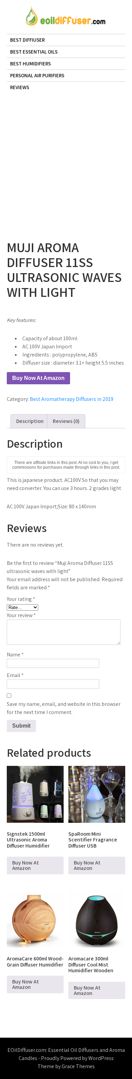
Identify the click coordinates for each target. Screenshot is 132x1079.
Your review (21, 615)
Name (15, 654)
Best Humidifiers (30, 63)
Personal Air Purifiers (37, 75)
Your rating (21, 599)
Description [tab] (30, 421)
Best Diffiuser (27, 40)
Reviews (19, 87)
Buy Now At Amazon (38, 378)
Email (15, 675)
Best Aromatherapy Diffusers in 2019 (71, 399)
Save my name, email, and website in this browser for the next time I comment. (63, 708)
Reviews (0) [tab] (66, 421)
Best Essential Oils (34, 51)
